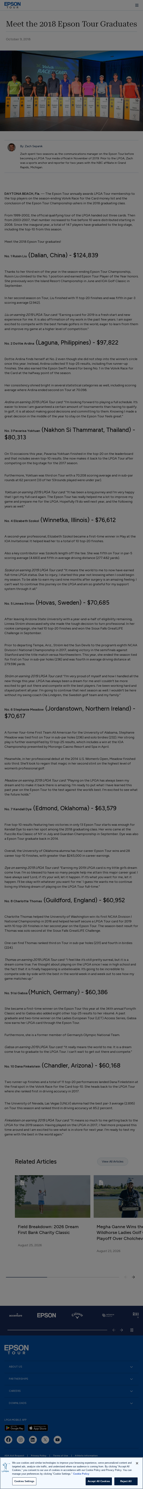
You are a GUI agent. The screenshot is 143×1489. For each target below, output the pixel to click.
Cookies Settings (24, 1481)
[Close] (137, 1463)
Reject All (125, 1481)
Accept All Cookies (99, 1481)
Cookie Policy (81, 1473)
